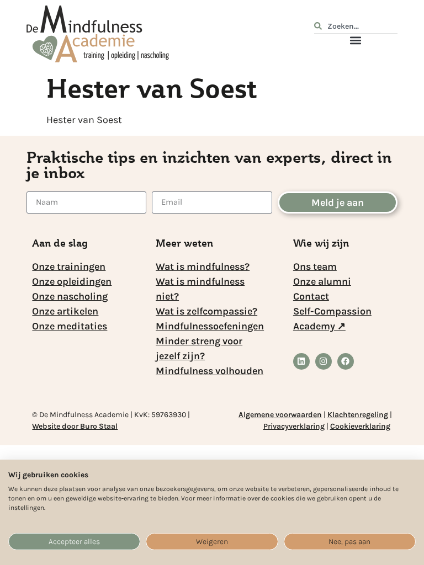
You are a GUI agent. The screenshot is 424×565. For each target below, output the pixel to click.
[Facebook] (345, 361)
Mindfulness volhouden (209, 371)
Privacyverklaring (294, 426)
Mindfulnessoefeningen (210, 326)
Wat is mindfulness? (203, 266)
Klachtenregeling (357, 414)
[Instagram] (323, 361)
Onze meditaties (69, 326)
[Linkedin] (301, 361)
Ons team (315, 266)
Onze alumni (322, 281)
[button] (355, 40)
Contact (311, 296)
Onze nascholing (70, 296)
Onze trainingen (68, 266)
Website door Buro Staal (75, 426)
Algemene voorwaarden (280, 414)
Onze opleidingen (72, 281)
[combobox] (355, 28)
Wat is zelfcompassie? (206, 311)
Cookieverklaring (360, 426)
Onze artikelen (65, 311)
